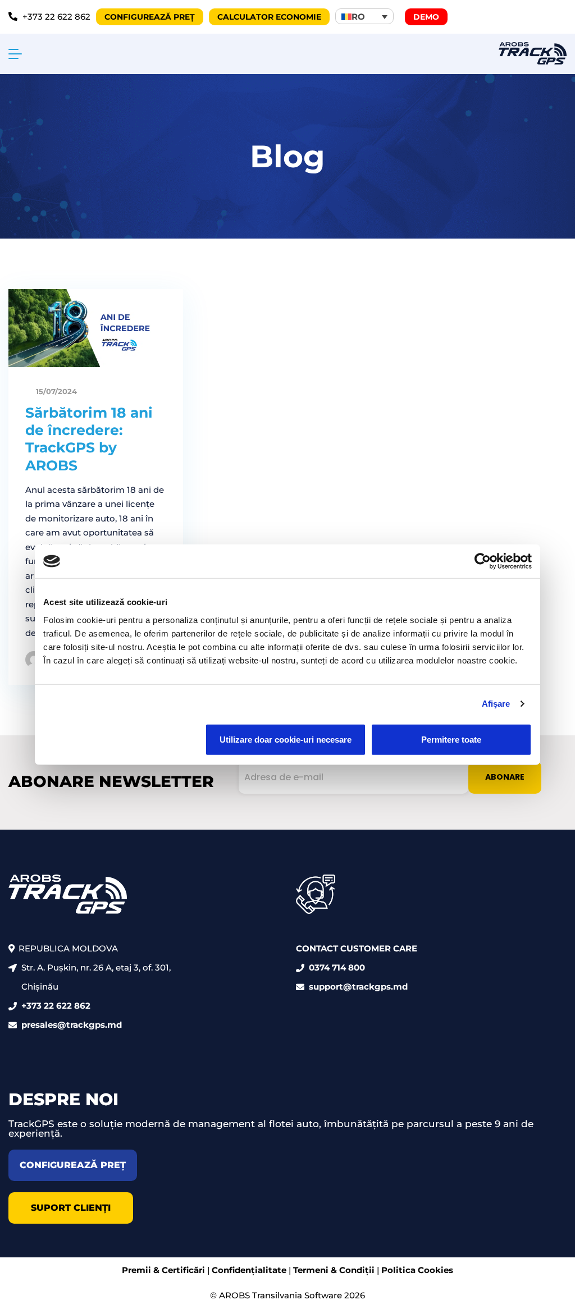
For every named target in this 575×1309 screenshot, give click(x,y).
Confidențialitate (249, 1270)
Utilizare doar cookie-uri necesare (286, 739)
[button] (364, 16)
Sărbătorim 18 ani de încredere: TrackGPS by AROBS (89, 439)
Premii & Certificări (163, 1270)
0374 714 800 (337, 967)
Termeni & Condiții (334, 1270)
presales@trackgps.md (71, 1024)
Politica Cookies (417, 1270)
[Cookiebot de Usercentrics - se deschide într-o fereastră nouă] (482, 561)
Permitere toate (451, 739)
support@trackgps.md (358, 986)
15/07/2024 (55, 391)
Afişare (496, 703)
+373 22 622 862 (55, 1005)
